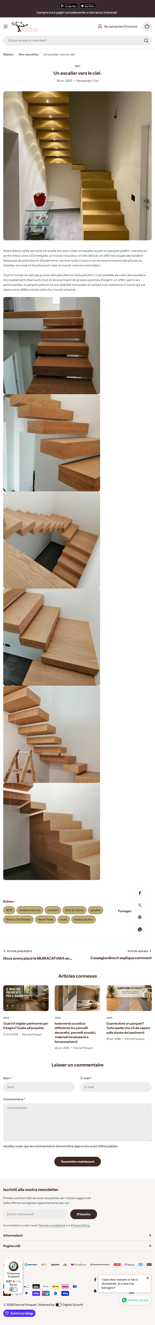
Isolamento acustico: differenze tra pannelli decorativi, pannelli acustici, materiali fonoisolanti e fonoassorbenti (75, 1033)
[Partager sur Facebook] (140, 893)
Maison (8, 54)
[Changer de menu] (5, 26)
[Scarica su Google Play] (68, 5)
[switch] (13, 1289)
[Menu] (20, 1261)
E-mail (86, 1078)
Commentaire (14, 1099)
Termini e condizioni (52, 1225)
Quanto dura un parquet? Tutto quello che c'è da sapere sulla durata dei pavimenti (128, 1028)
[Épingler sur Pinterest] (140, 917)
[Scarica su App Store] (88, 5)
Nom (7, 1078)
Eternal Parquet (25, 1305)
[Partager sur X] (140, 905)
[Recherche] (146, 40)
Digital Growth (73, 1305)
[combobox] (77, 40)
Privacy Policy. (80, 1225)
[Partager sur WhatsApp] (140, 929)
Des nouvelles (28, 54)
